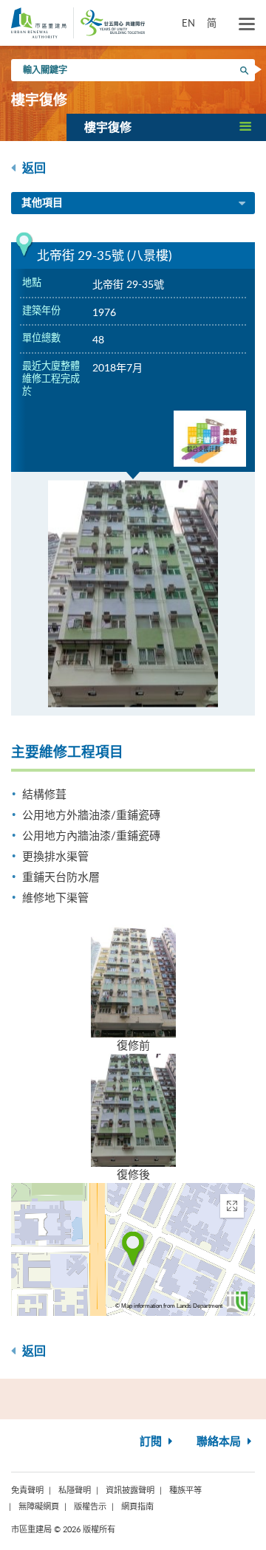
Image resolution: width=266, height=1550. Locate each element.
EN (188, 23)
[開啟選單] (247, 24)
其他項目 (42, 203)
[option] (133, 594)
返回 (32, 168)
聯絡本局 (220, 1441)
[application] (133, 1249)
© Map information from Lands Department (168, 1306)
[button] (166, 127)
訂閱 (152, 1441)
